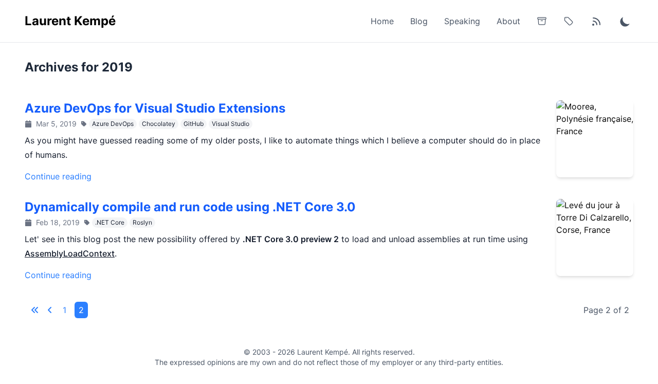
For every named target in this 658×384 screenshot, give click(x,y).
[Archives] (542, 21)
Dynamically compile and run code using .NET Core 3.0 (190, 206)
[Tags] (568, 21)
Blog (419, 21)
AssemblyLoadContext (70, 253)
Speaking (462, 21)
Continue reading (58, 176)
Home (382, 21)
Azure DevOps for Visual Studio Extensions (155, 108)
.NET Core (109, 222)
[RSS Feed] (596, 21)
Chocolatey (158, 123)
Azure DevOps (113, 123)
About (508, 21)
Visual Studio (230, 123)
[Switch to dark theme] (625, 21)
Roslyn (142, 222)
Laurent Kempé (70, 20)
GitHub (194, 123)
